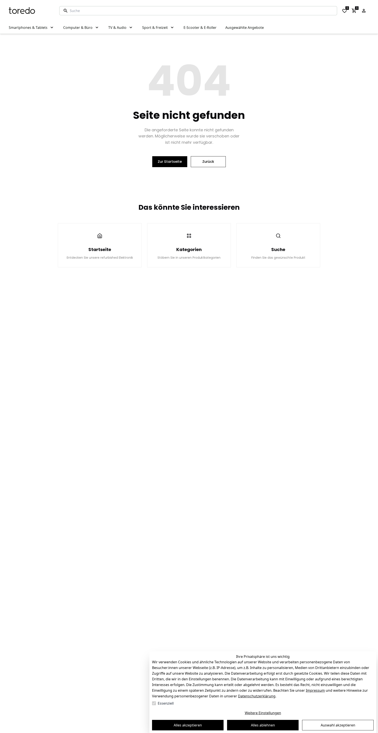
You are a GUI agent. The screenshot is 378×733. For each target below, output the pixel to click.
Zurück (208, 161)
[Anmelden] (363, 10)
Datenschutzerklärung (256, 696)
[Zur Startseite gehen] (30, 10)
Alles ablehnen (263, 725)
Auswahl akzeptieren (338, 725)
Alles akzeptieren (188, 725)
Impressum (315, 690)
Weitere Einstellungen (263, 712)
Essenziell (166, 703)
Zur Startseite (170, 161)
